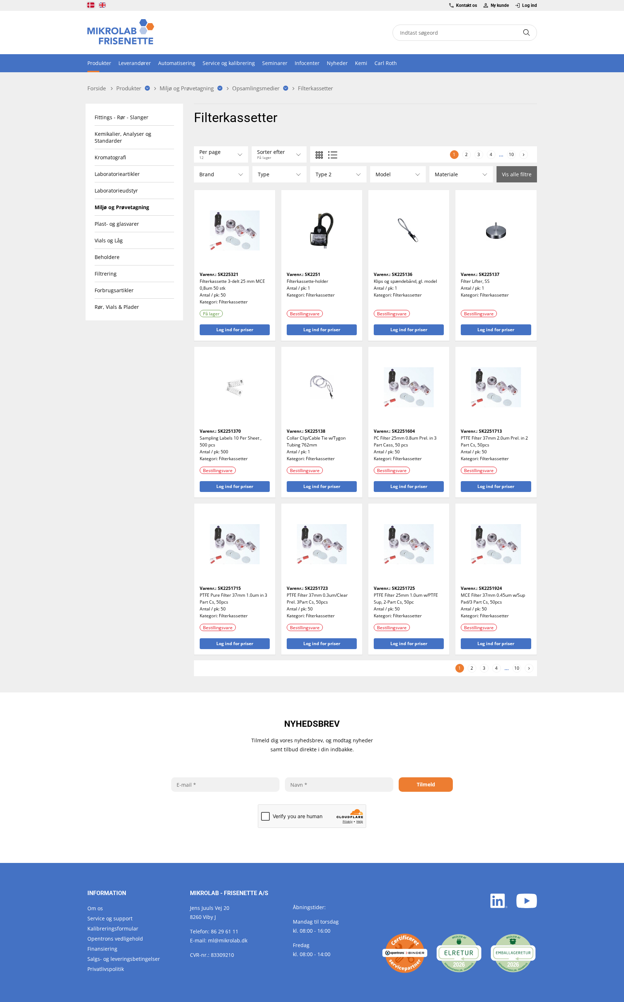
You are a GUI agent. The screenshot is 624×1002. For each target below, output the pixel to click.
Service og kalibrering (229, 63)
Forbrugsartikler (114, 290)
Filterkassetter (233, 302)
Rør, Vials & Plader (117, 306)
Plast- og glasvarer (117, 223)
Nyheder (337, 63)
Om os (95, 908)
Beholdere (107, 257)
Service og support (110, 918)
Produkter (99, 63)
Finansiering (102, 948)
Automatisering (176, 63)
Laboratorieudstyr (116, 190)
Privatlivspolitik (105, 969)
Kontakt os (466, 5)
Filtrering (106, 273)
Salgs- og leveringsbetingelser (123, 958)
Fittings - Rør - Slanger (121, 117)
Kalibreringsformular (112, 928)
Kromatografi (110, 157)
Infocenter (307, 63)
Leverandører (134, 63)
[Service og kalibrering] (404, 953)
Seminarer (274, 63)
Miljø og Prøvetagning (122, 207)
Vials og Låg (109, 240)
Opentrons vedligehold (115, 938)
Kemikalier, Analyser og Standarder (123, 137)
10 (511, 154)
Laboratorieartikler (117, 173)
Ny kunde (499, 5)
